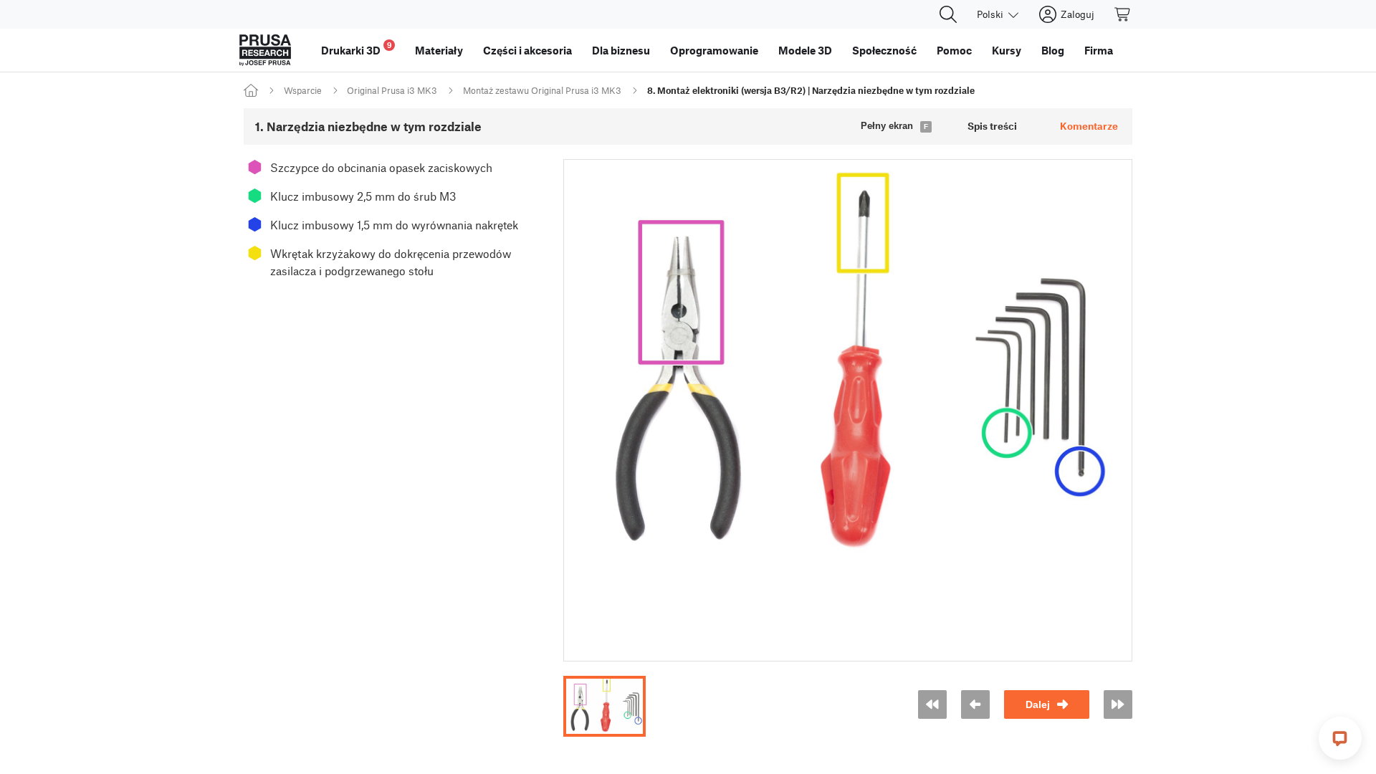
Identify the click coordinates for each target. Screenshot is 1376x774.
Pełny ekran (887, 125)
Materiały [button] (439, 50)
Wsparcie (303, 90)
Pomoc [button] (954, 50)
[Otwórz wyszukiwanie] (948, 14)
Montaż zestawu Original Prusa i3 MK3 (542, 90)
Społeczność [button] (884, 50)
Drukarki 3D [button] (356, 48)
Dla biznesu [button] (621, 50)
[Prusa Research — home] (265, 50)
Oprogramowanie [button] (714, 50)
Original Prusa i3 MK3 (392, 90)
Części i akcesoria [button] (527, 50)
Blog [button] (1052, 50)
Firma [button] (1098, 50)
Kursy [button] (1006, 50)
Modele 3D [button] (805, 50)
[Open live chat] (1340, 738)
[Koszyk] (1123, 14)
